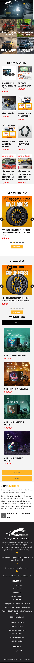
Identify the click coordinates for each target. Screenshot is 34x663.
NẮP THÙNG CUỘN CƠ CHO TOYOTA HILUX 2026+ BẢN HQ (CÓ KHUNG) (8, 175)
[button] (10, 242)
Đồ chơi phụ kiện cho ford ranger (8, 51)
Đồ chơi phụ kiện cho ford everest (25, 33)
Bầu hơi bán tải (8, 113)
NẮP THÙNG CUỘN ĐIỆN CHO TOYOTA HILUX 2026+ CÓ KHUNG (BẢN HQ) (24, 175)
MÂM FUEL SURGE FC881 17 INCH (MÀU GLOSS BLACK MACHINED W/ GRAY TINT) (16, 299)
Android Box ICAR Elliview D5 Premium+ (8, 144)
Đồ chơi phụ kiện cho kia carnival (25, 51)
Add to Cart (25, 78)
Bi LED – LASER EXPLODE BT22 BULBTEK (14, 459)
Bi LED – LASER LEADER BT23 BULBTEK (14, 423)
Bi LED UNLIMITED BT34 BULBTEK (16, 389)
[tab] (17, 322)
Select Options (9, 78)
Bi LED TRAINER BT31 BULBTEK (15, 355)
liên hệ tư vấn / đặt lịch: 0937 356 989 (19, 516)
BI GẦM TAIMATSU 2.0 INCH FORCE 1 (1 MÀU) (9, 86)
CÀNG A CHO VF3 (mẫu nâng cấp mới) (24, 144)
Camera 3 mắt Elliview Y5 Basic (24, 84)
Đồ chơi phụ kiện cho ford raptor (8, 33)
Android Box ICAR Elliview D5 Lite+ (24, 114)
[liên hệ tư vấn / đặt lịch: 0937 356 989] (3, 515)
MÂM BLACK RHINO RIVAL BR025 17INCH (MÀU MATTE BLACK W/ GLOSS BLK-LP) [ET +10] (16, 232)
